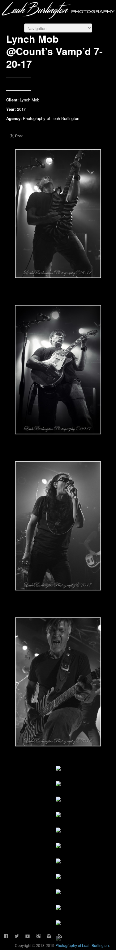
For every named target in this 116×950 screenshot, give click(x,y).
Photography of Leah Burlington (82, 945)
